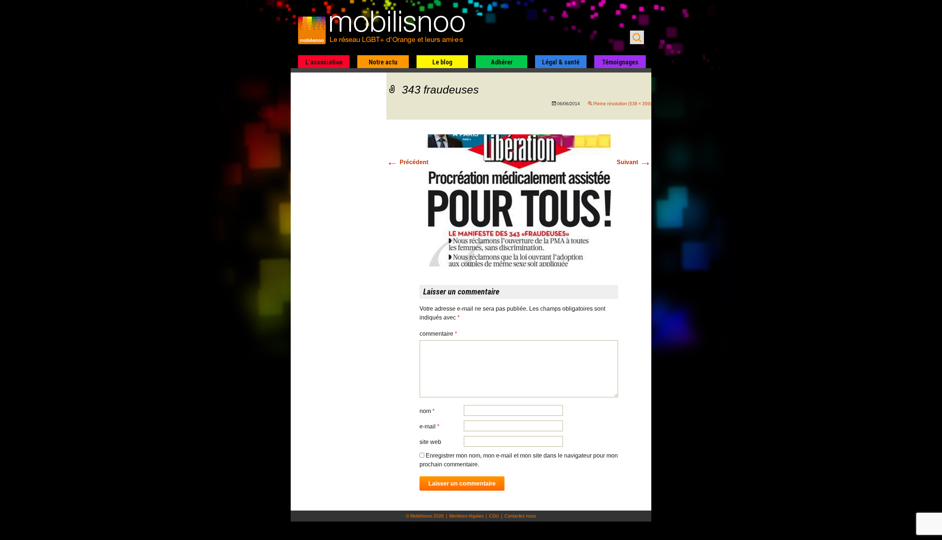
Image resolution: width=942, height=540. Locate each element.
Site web (430, 442)
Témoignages (620, 62)
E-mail (429, 426)
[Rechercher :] (637, 37)
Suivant (634, 162)
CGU (494, 516)
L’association (324, 62)
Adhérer (502, 62)
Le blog (442, 62)
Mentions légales (466, 516)
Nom (427, 411)
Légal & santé (561, 62)
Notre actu (383, 62)
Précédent (407, 162)
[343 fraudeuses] (519, 200)
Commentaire (438, 334)
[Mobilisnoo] (385, 28)
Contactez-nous (520, 516)
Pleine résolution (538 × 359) (622, 103)
